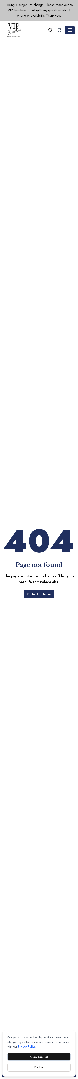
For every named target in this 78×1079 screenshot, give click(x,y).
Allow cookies (39, 1057)
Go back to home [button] (39, 594)
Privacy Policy (26, 1046)
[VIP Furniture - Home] (25, 30)
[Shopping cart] (59, 30)
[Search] (50, 30)
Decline (39, 1067)
